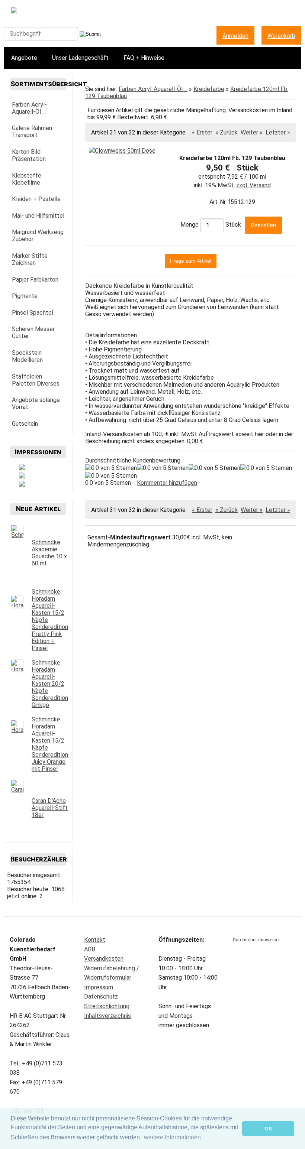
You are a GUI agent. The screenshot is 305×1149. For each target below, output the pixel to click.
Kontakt (94, 939)
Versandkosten (103, 958)
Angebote (24, 57)
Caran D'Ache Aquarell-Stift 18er (50, 807)
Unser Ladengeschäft (80, 57)
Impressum (98, 987)
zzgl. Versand (253, 185)
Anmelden (235, 35)
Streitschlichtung (106, 1006)
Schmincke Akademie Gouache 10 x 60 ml (49, 553)
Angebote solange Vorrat (36, 403)
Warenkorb (281, 35)
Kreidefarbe (208, 88)
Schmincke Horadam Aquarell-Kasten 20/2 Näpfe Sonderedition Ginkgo (50, 683)
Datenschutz (101, 996)
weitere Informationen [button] (172, 1137)
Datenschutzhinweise (256, 939)
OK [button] (268, 1129)
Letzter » (278, 132)
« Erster (202, 132)
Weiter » (252, 132)
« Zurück (226, 132)
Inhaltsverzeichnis (107, 1015)
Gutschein (25, 423)
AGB (89, 949)
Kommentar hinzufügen (167, 482)
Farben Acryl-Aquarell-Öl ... (153, 88)
